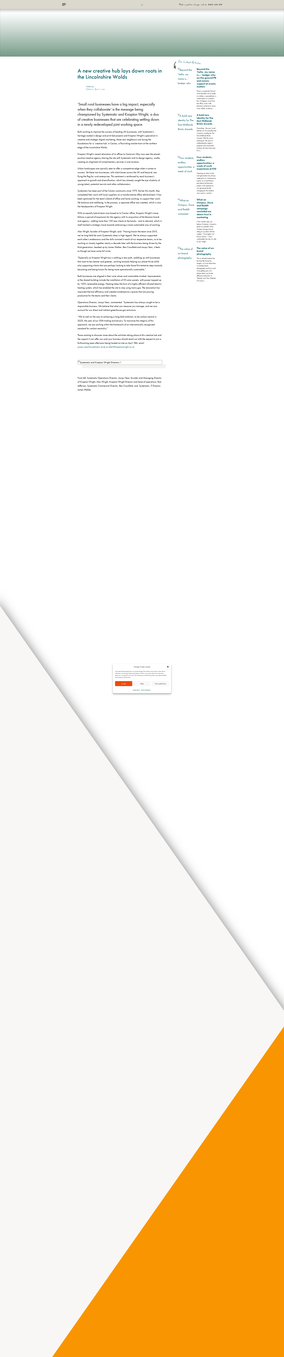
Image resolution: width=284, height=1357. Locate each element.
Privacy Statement (145, 690)
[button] (168, 667)
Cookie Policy (136, 690)
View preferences (160, 683)
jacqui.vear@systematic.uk (90, 346)
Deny (142, 683)
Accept (123, 683)
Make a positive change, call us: (200, 4)
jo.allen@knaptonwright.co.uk (120, 346)
